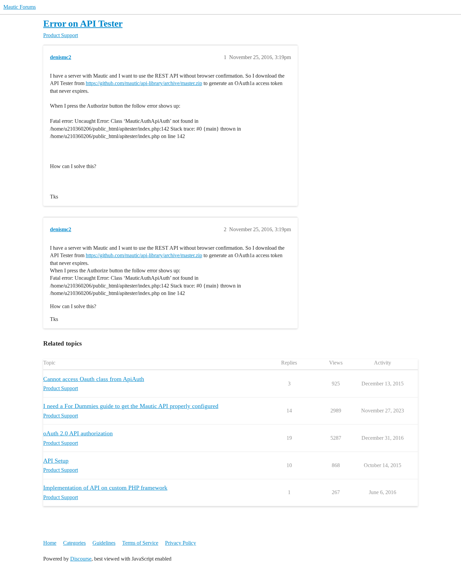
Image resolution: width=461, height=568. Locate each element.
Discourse (80, 559)
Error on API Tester (83, 23)
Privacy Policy (180, 543)
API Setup (56, 460)
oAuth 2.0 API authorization (78, 433)
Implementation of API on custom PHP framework (105, 487)
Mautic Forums (19, 7)
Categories (74, 543)
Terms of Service (140, 543)
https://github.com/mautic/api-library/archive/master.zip (144, 83)
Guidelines (103, 543)
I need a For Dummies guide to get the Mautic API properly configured (130, 406)
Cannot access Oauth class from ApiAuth (93, 379)
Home (49, 543)
